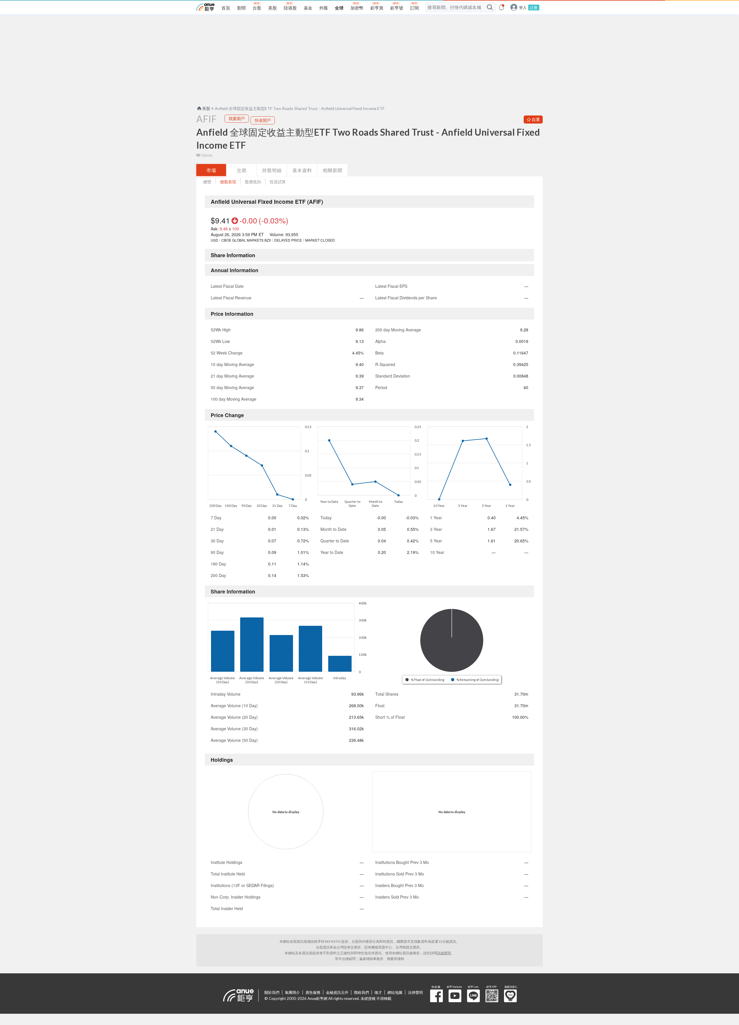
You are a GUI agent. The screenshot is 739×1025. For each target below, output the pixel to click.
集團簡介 (292, 992)
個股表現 (228, 181)
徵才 (378, 992)
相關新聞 (332, 170)
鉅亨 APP (492, 995)
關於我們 (271, 992)
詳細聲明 (444, 953)
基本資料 (302, 170)
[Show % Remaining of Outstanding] (475, 680)
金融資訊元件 (337, 992)
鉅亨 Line (473, 995)
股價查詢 (253, 181)
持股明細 (272, 170)
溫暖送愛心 (510, 995)
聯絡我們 (361, 992)
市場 (211, 170)
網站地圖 (394, 992)
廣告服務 (312, 992)
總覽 (207, 181)
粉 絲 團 (436, 995)
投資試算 (278, 181)
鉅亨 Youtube (455, 995)
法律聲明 (415, 992)
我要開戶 (237, 118)
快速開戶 (263, 120)
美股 (206, 108)
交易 (242, 170)
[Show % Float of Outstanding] (425, 680)
